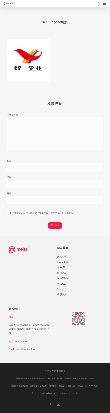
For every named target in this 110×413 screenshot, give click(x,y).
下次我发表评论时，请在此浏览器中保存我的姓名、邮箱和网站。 (42, 213)
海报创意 (61, 272)
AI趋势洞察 (63, 278)
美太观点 (61, 283)
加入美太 (61, 289)
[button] (104, 3)
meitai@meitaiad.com (26, 349)
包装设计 (61, 267)
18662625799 (21, 341)
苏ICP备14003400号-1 (70, 393)
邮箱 (10, 177)
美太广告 (61, 256)
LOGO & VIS (63, 262)
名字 (10, 161)
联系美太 (61, 294)
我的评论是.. (13, 115)
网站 (9, 193)
